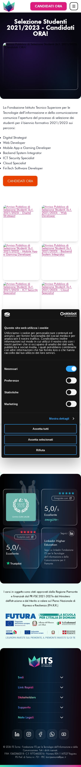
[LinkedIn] (17, 734)
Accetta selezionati (40, 439)
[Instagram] (29, 734)
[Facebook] (40, 734)
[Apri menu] (74, 6)
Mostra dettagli (59, 418)
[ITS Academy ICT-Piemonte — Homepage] (9, 6)
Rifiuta (40, 450)
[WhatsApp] (52, 734)
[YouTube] (64, 734)
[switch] (71, 380)
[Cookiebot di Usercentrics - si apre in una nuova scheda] (60, 314)
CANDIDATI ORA (20, 181)
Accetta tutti (41, 428)
